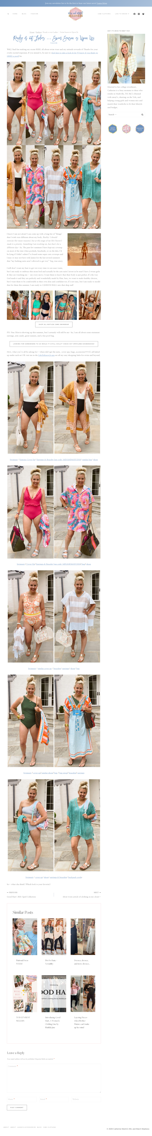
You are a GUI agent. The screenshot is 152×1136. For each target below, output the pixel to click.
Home (15, 14)
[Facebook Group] (143, 14)
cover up (37, 773)
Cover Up (30, 564)
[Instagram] (139, 14)
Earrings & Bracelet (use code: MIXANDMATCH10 (58, 460)
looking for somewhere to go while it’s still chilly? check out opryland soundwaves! (54, 344)
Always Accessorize (26, 1127)
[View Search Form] (8, 14)
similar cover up (45, 669)
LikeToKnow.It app (46, 355)
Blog (24, 14)
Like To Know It (122, 14)
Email (43, 1099)
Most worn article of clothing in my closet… (82, 895)
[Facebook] (134, 14)
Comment (13, 1066)
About (6, 1127)
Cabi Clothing (104, 14)
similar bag (87, 460)
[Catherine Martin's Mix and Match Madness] (76, 14)
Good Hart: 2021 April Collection (21, 895)
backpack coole (74, 877)
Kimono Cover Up (27, 460)
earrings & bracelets (58, 877)
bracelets (57, 669)
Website (75, 1099)
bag (83, 564)
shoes (95, 460)
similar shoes (47, 773)
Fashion (34, 14)
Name (11, 1099)
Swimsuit (14, 460)
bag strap (63, 773)
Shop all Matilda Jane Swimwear (54, 324)
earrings (65, 669)
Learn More (102, 3)
